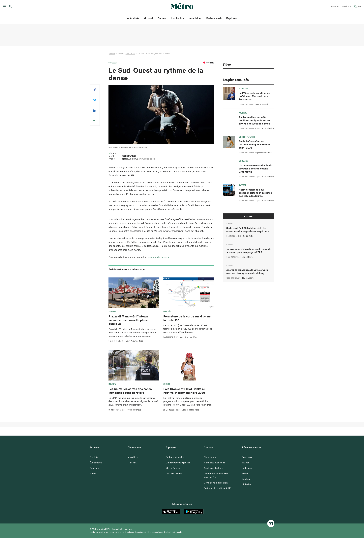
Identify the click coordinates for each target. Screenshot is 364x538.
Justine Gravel (129, 156)
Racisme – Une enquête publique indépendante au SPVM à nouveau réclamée (254, 120)
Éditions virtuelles (175, 457)
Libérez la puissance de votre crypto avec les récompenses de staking (247, 271)
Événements (96, 462)
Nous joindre (210, 457)
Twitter (245, 462)
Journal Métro (248, 235)
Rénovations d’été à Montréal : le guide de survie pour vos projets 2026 (248, 250)
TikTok (245, 473)
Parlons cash (214, 18)
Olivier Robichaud (134, 409)
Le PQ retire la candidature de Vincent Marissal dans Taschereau (254, 96)
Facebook (247, 457)
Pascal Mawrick (262, 104)
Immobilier (195, 18)
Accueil (112, 53)
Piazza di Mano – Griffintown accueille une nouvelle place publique (128, 320)
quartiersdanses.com (159, 257)
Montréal (167, 311)
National (242, 185)
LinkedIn (246, 484)
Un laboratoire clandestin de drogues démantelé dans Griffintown (255, 168)
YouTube (246, 479)
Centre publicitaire (213, 468)
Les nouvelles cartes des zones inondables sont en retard (130, 391)
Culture (162, 18)
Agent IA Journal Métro (134, 340)
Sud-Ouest (130, 53)
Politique (243, 113)
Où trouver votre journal (178, 462)
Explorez (231, 18)
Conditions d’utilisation (216, 482)
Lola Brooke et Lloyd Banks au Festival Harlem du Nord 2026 (184, 391)
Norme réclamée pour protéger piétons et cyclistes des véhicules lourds (255, 192)
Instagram (247, 468)
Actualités (133, 18)
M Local (148, 18)
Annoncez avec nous (214, 462)
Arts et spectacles (247, 137)
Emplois (94, 457)
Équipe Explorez (248, 277)
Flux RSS (132, 462)
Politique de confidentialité (217, 488)
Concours (95, 468)
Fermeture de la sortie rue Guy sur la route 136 (187, 318)
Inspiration (177, 18)
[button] (4, 6)
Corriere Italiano (174, 473)
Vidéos (93, 473)
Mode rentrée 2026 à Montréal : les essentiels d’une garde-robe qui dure (247, 229)
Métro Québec (173, 468)
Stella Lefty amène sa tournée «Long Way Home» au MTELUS (255, 144)
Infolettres (133, 457)
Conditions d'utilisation (163, 532)
